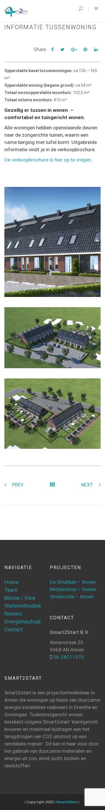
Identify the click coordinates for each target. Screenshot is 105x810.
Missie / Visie (20, 598)
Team (11, 590)
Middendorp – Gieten (73, 589)
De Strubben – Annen (73, 582)
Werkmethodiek (22, 606)
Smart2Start (67, 802)
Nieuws (13, 614)
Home (11, 582)
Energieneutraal (22, 621)
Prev (18, 485)
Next (87, 485)
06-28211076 (68, 657)
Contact (13, 629)
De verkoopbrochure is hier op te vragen (47, 160)
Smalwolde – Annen (72, 596)
